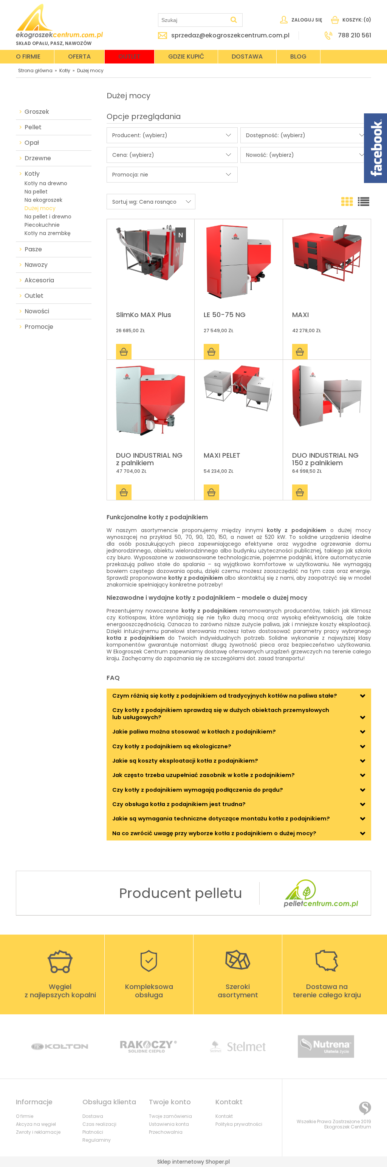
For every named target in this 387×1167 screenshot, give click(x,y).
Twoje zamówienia (170, 1116)
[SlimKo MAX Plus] (150, 265)
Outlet (34, 296)
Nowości (37, 311)
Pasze (33, 249)
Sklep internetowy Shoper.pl (193, 1161)
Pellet (33, 127)
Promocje (39, 326)
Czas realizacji (99, 1124)
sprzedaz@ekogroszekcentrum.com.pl (230, 35)
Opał (32, 142)
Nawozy (36, 265)
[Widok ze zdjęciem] (347, 202)
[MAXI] (327, 265)
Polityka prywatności (238, 1124)
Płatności (92, 1132)
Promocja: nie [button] (130, 174)
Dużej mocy (40, 208)
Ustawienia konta (169, 1124)
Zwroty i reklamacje (38, 1132)
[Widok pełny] (363, 202)
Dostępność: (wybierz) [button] (275, 135)
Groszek (37, 111)
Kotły (32, 173)
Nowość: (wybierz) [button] (270, 155)
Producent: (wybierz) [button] (139, 135)
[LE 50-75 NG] (238, 265)
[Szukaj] (233, 20)
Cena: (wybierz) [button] (133, 155)
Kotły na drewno (46, 183)
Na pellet (36, 192)
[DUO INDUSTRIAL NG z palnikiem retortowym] (150, 406)
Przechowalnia (166, 1132)
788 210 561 (354, 35)
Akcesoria (39, 280)
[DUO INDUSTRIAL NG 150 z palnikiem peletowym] (327, 406)
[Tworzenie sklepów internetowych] (365, 1108)
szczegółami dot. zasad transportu (257, 658)
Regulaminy (96, 1140)
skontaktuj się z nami (266, 578)
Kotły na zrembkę (48, 233)
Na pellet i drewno (48, 217)
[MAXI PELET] (238, 406)
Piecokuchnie (42, 225)
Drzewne (38, 158)
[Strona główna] (59, 21)
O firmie (24, 1116)
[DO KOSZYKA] (124, 351)
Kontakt (224, 1116)
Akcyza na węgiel (36, 1124)
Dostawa (92, 1116)
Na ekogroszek (43, 200)
